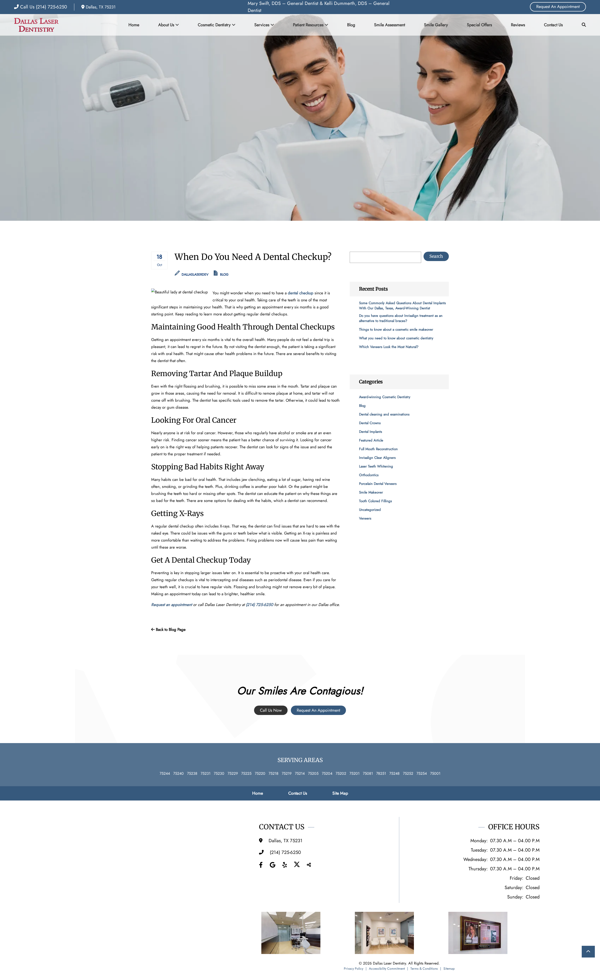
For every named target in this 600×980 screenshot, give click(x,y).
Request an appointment (171, 604)
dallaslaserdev (194, 274)
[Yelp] (284, 865)
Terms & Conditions (424, 968)
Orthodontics (369, 475)
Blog (351, 25)
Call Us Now (271, 710)
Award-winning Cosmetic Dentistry (384, 397)
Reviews (518, 25)
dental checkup (300, 293)
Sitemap (449, 968)
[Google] (272, 865)
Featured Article (371, 440)
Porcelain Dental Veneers (378, 483)
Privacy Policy (353, 968)
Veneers (365, 518)
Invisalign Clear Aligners (377, 457)
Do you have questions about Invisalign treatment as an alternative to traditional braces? (400, 318)
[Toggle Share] (309, 865)
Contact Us (553, 25)
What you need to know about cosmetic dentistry (396, 338)
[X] (297, 865)
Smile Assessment (389, 25)
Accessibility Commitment (387, 968)
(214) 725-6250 (259, 604)
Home (133, 25)
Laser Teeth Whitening (376, 466)
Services (261, 25)
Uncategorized (370, 509)
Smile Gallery (436, 25)
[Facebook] (261, 865)
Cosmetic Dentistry (214, 25)
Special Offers (479, 25)
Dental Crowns (370, 423)
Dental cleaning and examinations (384, 414)
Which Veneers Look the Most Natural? (388, 346)
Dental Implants (370, 431)
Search (436, 256)
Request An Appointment (558, 7)
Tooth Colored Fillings (375, 501)
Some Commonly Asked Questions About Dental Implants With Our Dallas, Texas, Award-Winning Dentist (402, 305)
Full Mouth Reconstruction (378, 449)
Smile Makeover (371, 492)
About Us (166, 25)
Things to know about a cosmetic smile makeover (396, 329)
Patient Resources (308, 25)
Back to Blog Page (170, 629)
